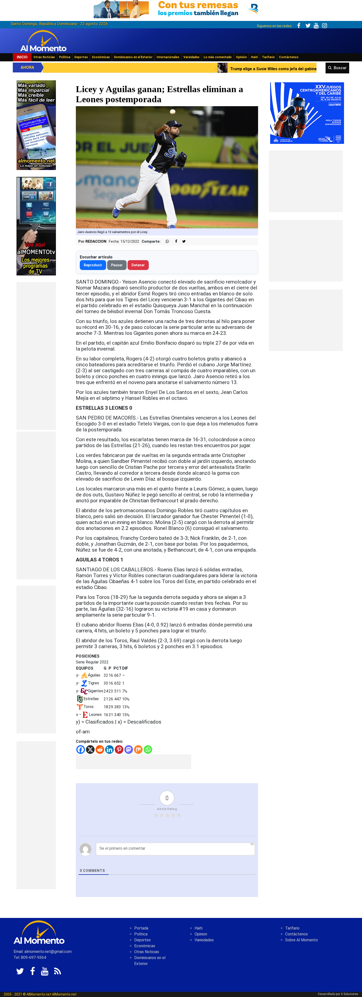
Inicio (22, 57)
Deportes (81, 57)
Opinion (201, 934)
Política (64, 57)
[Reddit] (100, 749)
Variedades (191, 57)
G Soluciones (349, 994)
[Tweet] (182, 241)
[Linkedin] (109, 749)
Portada (141, 928)
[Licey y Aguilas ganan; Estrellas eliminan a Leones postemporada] (167, 167)
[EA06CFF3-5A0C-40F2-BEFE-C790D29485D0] (36, 225)
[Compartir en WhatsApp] (165, 241)
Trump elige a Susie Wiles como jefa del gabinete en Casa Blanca (215, 69)
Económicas (101, 57)
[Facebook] (80, 749)
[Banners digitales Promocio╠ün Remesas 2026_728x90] (181, 8)
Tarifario (268, 57)
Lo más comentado (218, 57)
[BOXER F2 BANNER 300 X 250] (307, 112)
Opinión (241, 57)
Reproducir (93, 265)
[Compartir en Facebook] (173, 241)
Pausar (117, 265)
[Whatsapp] (148, 749)
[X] (90, 749)
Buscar (340, 68)
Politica (141, 934)
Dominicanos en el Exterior (133, 57)
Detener (138, 265)
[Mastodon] (128, 749)
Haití (254, 57)
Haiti (198, 928)
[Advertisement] (36, 356)
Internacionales (168, 57)
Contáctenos (288, 57)
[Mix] (138, 749)
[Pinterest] (119, 749)
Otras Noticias (44, 57)
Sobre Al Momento (301, 940)
